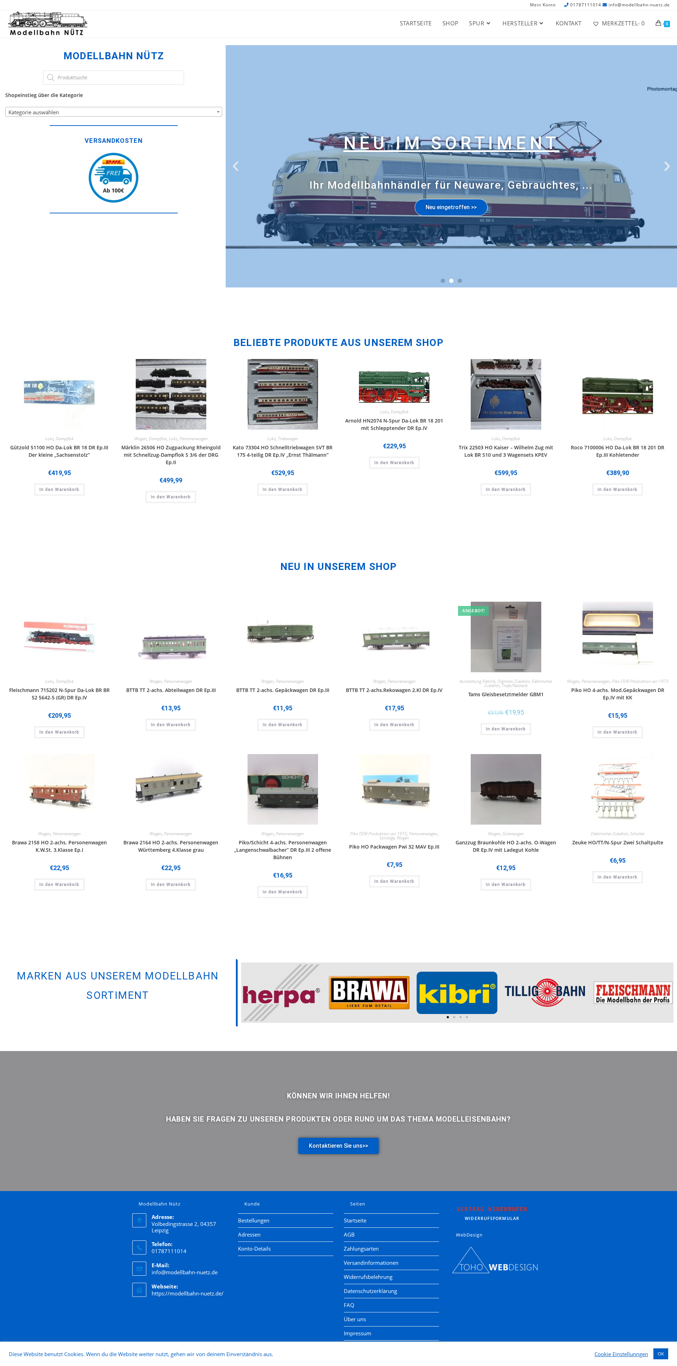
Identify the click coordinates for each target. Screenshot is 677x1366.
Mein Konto (543, 5)
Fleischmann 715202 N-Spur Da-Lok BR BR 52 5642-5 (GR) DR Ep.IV (59, 694)
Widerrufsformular (492, 1213)
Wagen (140, 439)
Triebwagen (288, 439)
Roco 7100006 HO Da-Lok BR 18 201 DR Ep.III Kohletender (617, 451)
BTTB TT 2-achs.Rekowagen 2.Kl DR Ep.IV (394, 690)
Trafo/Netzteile (514, 685)
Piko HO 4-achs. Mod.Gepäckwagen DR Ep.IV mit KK (617, 694)
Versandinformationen (371, 1262)
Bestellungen (253, 1220)
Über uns (355, 1319)
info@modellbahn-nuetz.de (639, 5)
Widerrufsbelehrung (368, 1276)
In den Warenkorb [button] (59, 489)
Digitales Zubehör (514, 681)
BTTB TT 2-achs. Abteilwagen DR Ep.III (171, 690)
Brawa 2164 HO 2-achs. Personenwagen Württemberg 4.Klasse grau (170, 846)
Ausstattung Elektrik (477, 681)
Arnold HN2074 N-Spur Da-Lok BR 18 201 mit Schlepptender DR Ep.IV (394, 424)
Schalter (637, 834)
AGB (349, 1234)
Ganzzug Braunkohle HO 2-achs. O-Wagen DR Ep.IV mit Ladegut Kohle (506, 846)
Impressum (357, 1333)
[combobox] (113, 112)
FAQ (349, 1305)
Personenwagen (193, 439)
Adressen (249, 1234)
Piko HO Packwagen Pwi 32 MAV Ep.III (394, 846)
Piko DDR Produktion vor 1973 (640, 681)
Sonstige (387, 838)
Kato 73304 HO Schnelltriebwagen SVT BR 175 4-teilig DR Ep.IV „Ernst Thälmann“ (283, 451)
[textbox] (114, 112)
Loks (49, 439)
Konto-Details (254, 1248)
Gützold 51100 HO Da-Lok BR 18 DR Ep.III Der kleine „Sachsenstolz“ (59, 451)
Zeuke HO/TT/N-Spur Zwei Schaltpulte (617, 842)
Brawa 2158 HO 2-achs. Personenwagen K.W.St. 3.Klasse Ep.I (59, 846)
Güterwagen (513, 834)
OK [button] (661, 1353)
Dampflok (65, 439)
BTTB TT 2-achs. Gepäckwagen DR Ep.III (282, 690)
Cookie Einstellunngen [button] (621, 1354)
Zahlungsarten (361, 1248)
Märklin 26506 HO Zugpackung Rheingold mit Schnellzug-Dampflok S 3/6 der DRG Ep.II (171, 455)
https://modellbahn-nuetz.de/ (188, 1293)
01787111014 (585, 5)
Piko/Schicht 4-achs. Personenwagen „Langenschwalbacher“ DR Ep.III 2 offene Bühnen (282, 850)
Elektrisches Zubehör (609, 834)
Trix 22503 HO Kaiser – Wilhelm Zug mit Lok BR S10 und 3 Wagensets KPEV (506, 451)
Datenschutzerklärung (370, 1290)
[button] (235, 166)
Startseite (355, 1220)
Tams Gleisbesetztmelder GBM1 (506, 694)
